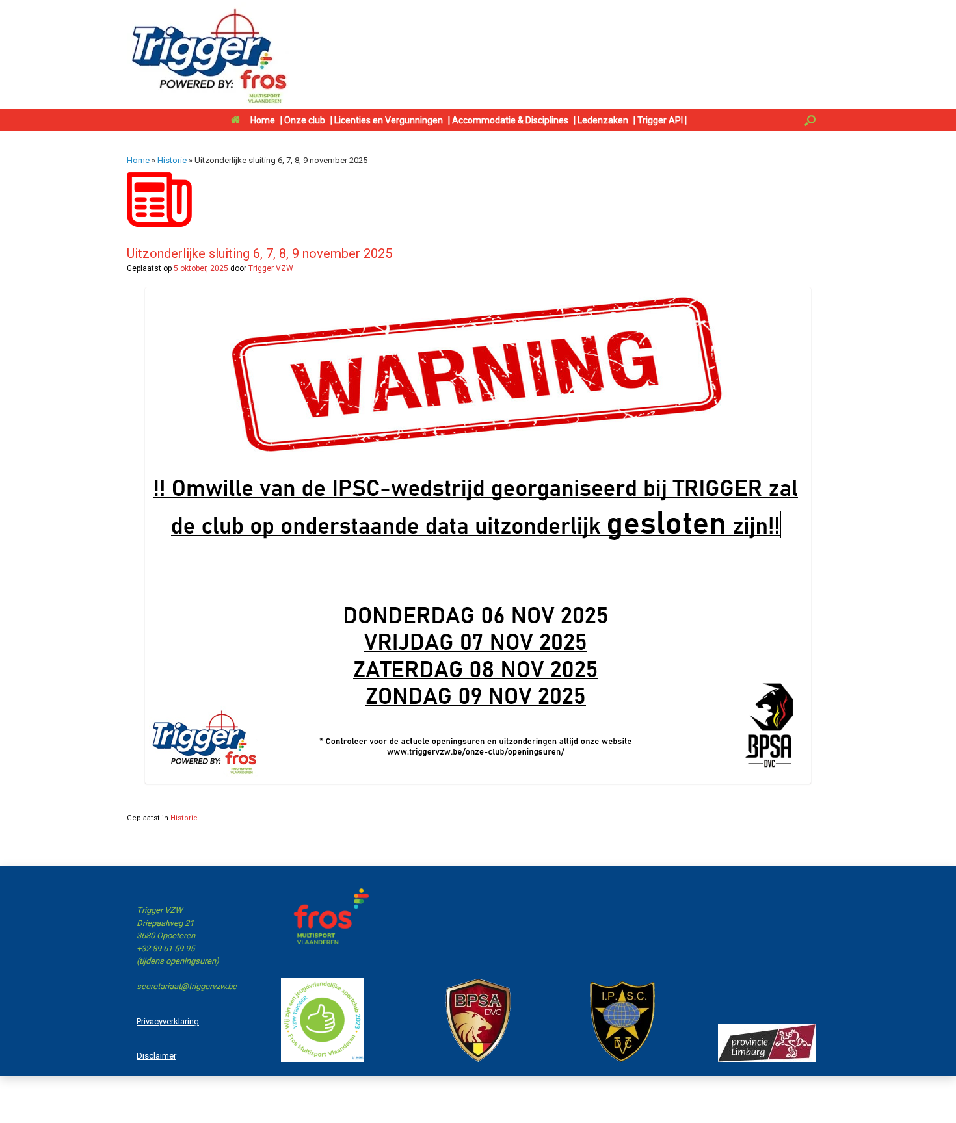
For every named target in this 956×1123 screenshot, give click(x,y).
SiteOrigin (551, 1097)
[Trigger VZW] (208, 54)
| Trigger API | (660, 120)
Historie (172, 160)
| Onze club (302, 120)
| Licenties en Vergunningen (386, 120)
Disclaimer (156, 1056)
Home (262, 120)
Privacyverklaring (168, 1021)
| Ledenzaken (601, 120)
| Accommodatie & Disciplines (508, 120)
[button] (810, 120)
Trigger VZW (270, 268)
